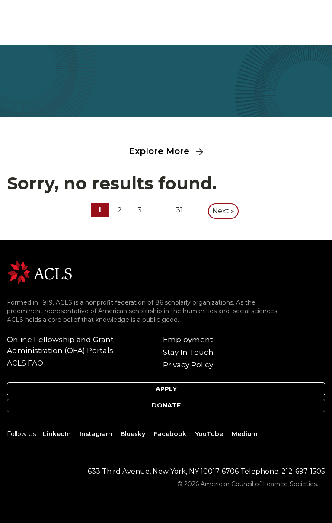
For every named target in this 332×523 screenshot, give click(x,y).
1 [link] (99, 210)
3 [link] (139, 210)
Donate (166, 405)
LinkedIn (57, 434)
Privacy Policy (188, 364)
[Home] (39, 271)
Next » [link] (223, 211)
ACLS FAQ (25, 363)
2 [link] (120, 210)
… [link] (159, 210)
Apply (166, 389)
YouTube (209, 434)
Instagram (96, 434)
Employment (188, 339)
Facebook (170, 434)
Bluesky (133, 434)
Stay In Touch (188, 352)
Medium (244, 434)
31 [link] (179, 210)
